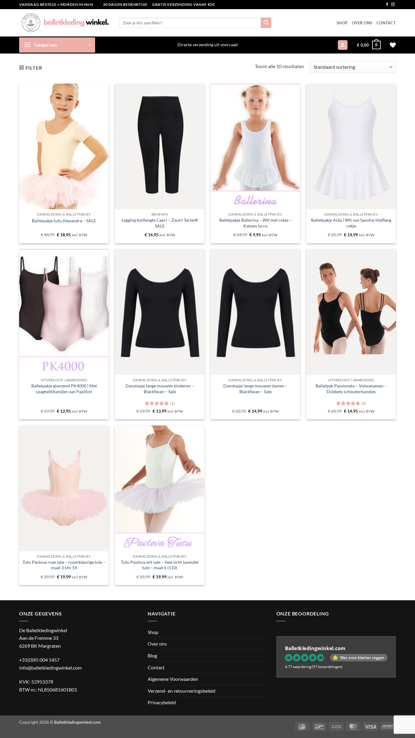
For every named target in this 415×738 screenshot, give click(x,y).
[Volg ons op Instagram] (393, 4)
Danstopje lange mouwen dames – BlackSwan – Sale (255, 388)
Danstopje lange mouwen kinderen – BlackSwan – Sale (159, 388)
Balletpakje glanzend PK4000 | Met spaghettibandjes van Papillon (64, 388)
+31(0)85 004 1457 (39, 660)
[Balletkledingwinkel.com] (64, 23)
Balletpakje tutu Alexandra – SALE (64, 220)
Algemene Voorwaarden (173, 679)
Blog (152, 655)
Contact (386, 22)
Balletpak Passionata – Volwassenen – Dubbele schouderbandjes (351, 388)
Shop (342, 22)
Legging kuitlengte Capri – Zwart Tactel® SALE (160, 222)
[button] (57, 45)
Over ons (362, 22)
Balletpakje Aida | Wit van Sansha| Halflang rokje (351, 222)
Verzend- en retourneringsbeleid (181, 691)
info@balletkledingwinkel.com (50, 667)
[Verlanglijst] (393, 45)
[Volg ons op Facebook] (387, 4)
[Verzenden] (266, 23)
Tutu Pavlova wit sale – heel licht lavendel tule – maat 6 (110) (160, 565)
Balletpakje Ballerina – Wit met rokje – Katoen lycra (255, 222)
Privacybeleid (162, 702)
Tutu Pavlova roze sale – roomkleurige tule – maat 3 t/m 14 (63, 565)
